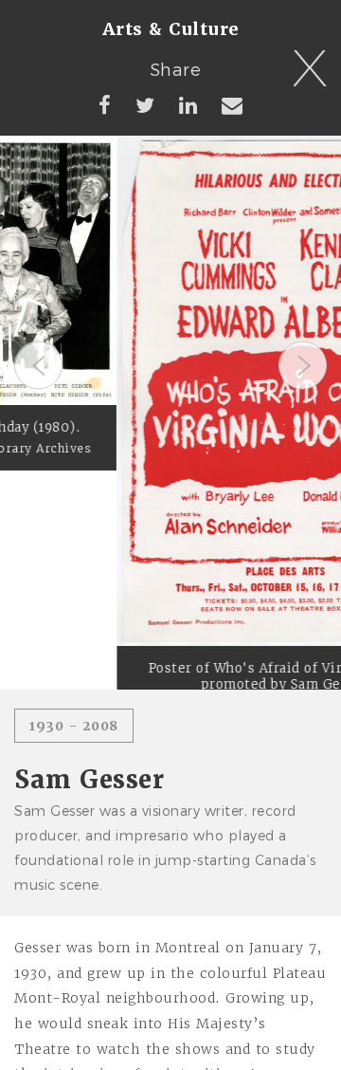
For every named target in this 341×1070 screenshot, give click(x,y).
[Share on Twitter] (145, 104)
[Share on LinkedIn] (188, 104)
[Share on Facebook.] (105, 104)
